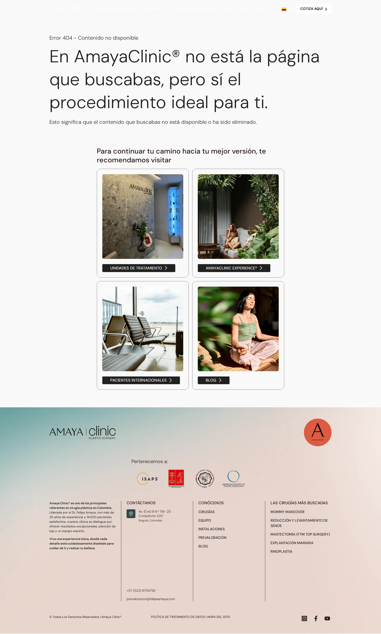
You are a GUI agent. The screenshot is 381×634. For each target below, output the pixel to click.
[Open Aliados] (235, 9)
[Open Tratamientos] (168, 9)
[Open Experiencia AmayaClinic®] (138, 9)
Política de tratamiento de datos (178, 617)
